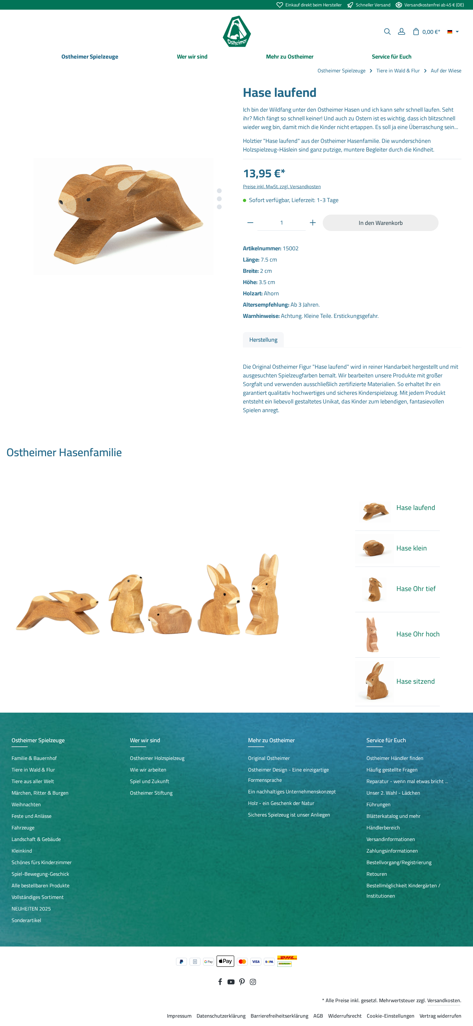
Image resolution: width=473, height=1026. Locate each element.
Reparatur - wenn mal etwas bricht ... (407, 781)
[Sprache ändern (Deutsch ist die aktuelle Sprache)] (453, 31)
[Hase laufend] (120, 193)
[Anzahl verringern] (250, 223)
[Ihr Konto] (401, 31)
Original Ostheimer (269, 758)
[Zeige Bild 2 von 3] (219, 199)
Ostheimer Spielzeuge (38, 740)
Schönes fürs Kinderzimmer (42, 862)
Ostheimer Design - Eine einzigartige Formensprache (288, 775)
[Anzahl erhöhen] (312, 223)
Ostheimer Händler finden (394, 758)
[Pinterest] (242, 983)
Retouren (376, 874)
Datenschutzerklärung (221, 1016)
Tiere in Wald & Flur (33, 769)
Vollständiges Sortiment (38, 897)
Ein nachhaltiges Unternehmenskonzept (292, 791)
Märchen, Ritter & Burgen (40, 793)
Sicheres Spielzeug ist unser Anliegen (289, 814)
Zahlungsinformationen (392, 850)
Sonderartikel (26, 920)
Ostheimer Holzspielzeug (157, 758)
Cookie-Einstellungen (390, 1016)
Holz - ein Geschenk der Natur (281, 803)
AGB (318, 1016)
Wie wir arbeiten (148, 769)
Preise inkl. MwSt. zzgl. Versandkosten (282, 186)
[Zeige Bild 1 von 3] (219, 191)
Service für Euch (386, 740)
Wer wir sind (145, 740)
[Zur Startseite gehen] (236, 31)
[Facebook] (221, 983)
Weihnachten (26, 804)
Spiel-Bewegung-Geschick (40, 874)
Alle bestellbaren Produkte (41, 885)
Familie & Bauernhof (34, 758)
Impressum (179, 1016)
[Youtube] (231, 983)
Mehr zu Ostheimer (271, 740)
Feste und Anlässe (31, 816)
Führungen (378, 804)
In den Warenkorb (381, 222)
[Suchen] (387, 31)
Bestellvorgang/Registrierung (398, 862)
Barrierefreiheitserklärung (279, 1016)
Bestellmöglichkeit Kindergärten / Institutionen (403, 891)
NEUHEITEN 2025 (31, 908)
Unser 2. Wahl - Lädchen (393, 793)
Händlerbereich (383, 827)
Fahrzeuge (23, 827)
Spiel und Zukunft (149, 781)
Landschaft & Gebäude (36, 839)
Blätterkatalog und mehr (393, 816)
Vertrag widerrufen (440, 1016)
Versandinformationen (390, 839)
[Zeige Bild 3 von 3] (219, 207)
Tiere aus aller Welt (33, 781)
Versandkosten (443, 1000)
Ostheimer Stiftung (151, 793)
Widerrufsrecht (345, 1016)
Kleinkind (22, 850)
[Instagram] (252, 983)
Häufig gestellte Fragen (392, 769)
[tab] (263, 339)
